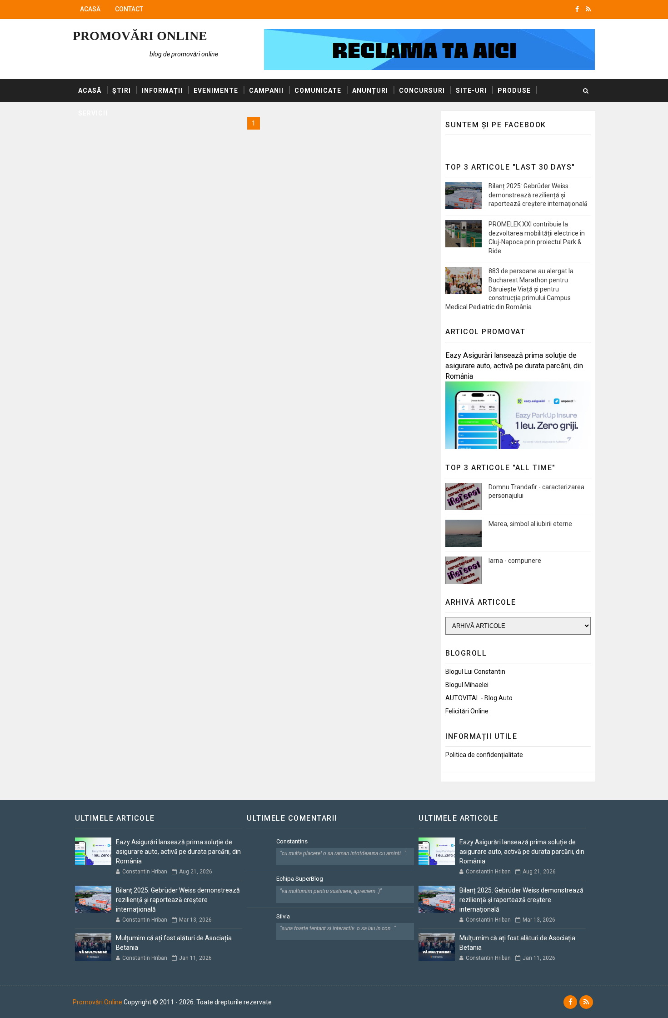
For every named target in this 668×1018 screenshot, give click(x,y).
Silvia (283, 916)
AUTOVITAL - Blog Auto (479, 698)
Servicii (93, 113)
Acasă (90, 9)
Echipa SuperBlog (299, 878)
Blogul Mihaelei (467, 684)
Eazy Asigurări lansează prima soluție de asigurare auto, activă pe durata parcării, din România (514, 366)
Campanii (266, 90)
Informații (162, 90)
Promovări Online (140, 36)
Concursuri (422, 90)
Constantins (292, 841)
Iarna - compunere (515, 560)
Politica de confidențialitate (484, 754)
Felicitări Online (467, 711)
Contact (129, 9)
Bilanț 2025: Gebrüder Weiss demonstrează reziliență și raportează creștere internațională (538, 194)
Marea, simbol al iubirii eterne (530, 523)
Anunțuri (370, 90)
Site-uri (471, 90)
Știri (121, 90)
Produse (514, 90)
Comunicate (317, 90)
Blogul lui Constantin (475, 671)
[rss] (588, 9)
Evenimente (216, 90)
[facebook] (577, 9)
